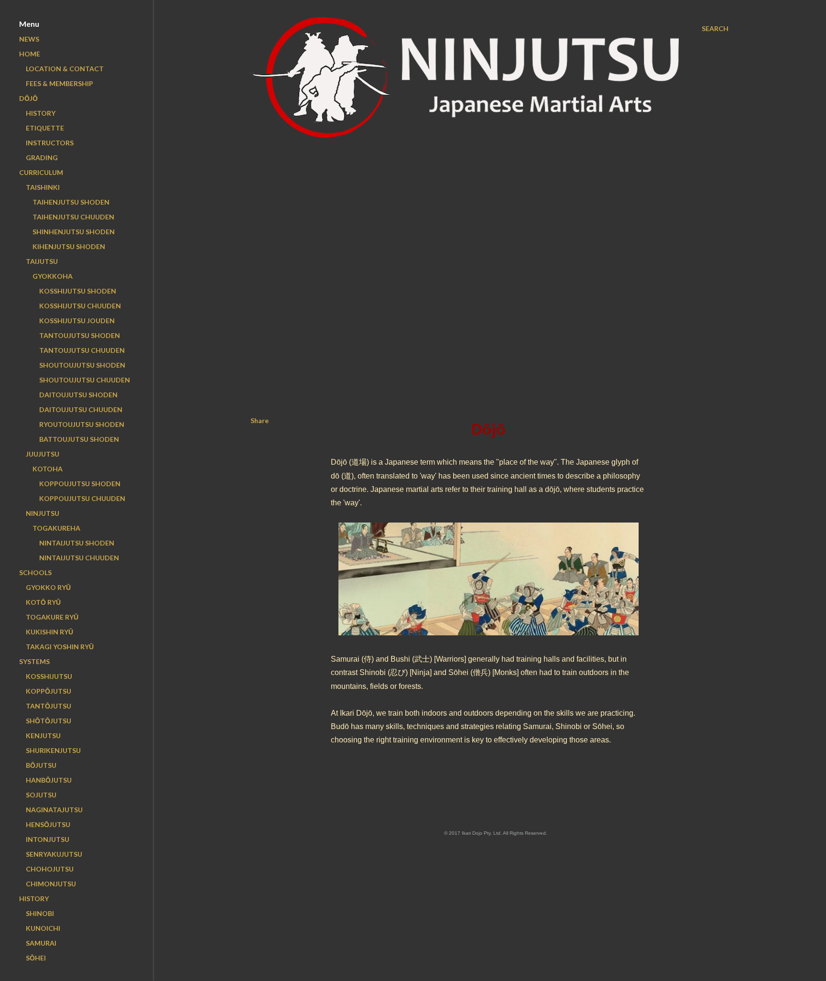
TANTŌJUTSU (48, 706)
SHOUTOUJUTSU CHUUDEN (84, 380)
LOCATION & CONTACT (65, 69)
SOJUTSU (41, 795)
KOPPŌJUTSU (48, 691)
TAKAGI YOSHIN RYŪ (60, 647)
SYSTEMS (34, 661)
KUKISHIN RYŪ (49, 632)
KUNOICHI (43, 928)
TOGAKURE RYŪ (52, 617)
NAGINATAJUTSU (54, 810)
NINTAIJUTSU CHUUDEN (79, 558)
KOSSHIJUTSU (49, 676)
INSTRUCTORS (50, 143)
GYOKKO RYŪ (48, 587)
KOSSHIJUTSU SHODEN (77, 291)
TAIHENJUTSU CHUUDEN (73, 217)
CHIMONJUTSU (51, 884)
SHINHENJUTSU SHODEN (74, 232)
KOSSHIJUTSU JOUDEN (77, 320)
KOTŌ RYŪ (43, 602)
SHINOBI (40, 913)
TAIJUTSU (42, 261)
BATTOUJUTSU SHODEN (79, 439)
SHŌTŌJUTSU (48, 721)
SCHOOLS (35, 572)
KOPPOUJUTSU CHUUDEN (82, 498)
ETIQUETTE (45, 128)
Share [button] (259, 420)
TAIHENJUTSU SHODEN (71, 202)
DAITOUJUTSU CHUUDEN (80, 409)
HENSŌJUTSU (48, 824)
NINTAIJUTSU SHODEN (76, 543)
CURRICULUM (41, 172)
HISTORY (40, 113)
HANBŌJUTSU (49, 780)
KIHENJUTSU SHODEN (69, 246)
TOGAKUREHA (56, 528)
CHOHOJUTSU (50, 869)
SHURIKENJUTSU (53, 750)
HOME (29, 54)
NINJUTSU (42, 513)
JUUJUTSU (42, 454)
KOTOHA (48, 469)
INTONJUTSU (47, 839)
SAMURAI (41, 943)
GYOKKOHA (53, 276)
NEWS (29, 39)
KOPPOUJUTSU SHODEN (79, 484)
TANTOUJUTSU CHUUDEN (82, 350)
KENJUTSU (43, 735)
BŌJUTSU (41, 765)
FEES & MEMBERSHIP (59, 83)
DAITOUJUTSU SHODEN (78, 395)
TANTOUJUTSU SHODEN (79, 335)
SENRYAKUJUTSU (54, 854)
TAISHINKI (43, 187)
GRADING (42, 157)
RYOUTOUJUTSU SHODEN (81, 424)
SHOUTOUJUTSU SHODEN (82, 365)
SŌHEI (36, 958)
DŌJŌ (28, 98)
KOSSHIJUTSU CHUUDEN (80, 306)
